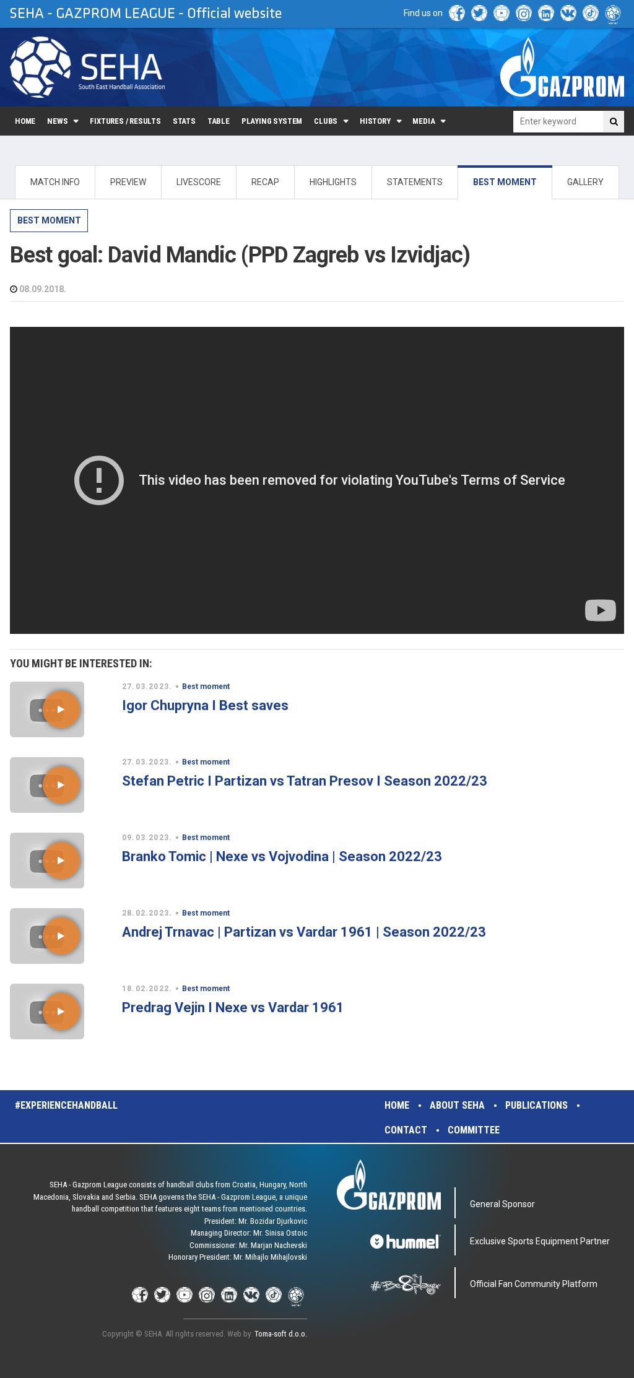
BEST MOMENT (505, 182)
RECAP (265, 182)
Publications (536, 1105)
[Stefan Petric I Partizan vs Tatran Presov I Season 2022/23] (61, 785)
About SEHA (457, 1105)
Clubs (325, 121)
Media (423, 121)
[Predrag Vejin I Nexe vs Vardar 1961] (61, 1011)
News (57, 121)
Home (25, 121)
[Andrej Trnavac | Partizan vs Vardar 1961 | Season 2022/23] (61, 936)
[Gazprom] (562, 66)
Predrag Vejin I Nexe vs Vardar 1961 (233, 1007)
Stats (184, 121)
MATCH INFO (55, 182)
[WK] (568, 13)
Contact (405, 1130)
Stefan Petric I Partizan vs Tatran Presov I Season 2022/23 (304, 781)
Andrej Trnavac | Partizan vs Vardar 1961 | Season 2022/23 (304, 932)
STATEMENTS (415, 182)
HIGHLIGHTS (333, 182)
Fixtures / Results (125, 121)
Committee (474, 1130)
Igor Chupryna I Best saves (205, 705)
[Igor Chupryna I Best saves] (61, 709)
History (375, 121)
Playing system (271, 121)
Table (218, 121)
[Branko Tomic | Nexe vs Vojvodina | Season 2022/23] (61, 860)
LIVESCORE (198, 182)
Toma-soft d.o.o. (280, 1333)
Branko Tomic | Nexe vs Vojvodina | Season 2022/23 (282, 856)
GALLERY (585, 182)
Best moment (49, 220)
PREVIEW (128, 182)
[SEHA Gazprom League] (87, 67)
